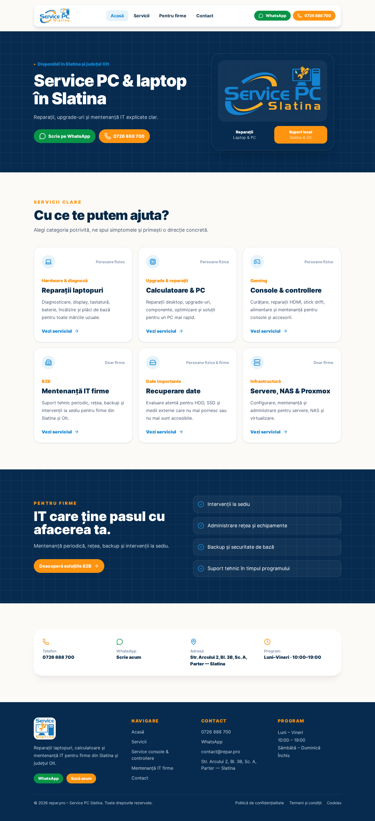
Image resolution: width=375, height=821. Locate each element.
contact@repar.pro (220, 751)
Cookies (334, 802)
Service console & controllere (150, 755)
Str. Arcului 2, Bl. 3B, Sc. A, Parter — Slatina (228, 765)
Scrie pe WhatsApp (69, 136)
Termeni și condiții (305, 802)
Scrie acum (128, 657)
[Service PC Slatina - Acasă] (55, 15)
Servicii (141, 15)
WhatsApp (48, 778)
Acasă (117, 15)
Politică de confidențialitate (259, 802)
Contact (204, 15)
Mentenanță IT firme (152, 768)
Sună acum (81, 778)
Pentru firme (172, 15)
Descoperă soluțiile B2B (65, 566)
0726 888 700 (128, 136)
